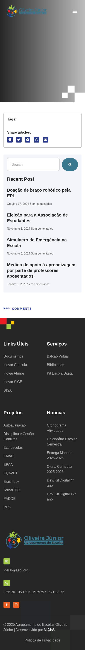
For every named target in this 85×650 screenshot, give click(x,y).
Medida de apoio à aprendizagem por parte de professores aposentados (41, 270)
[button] (74, 11)
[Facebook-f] (6, 605)
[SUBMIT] (70, 164)
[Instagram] (16, 605)
